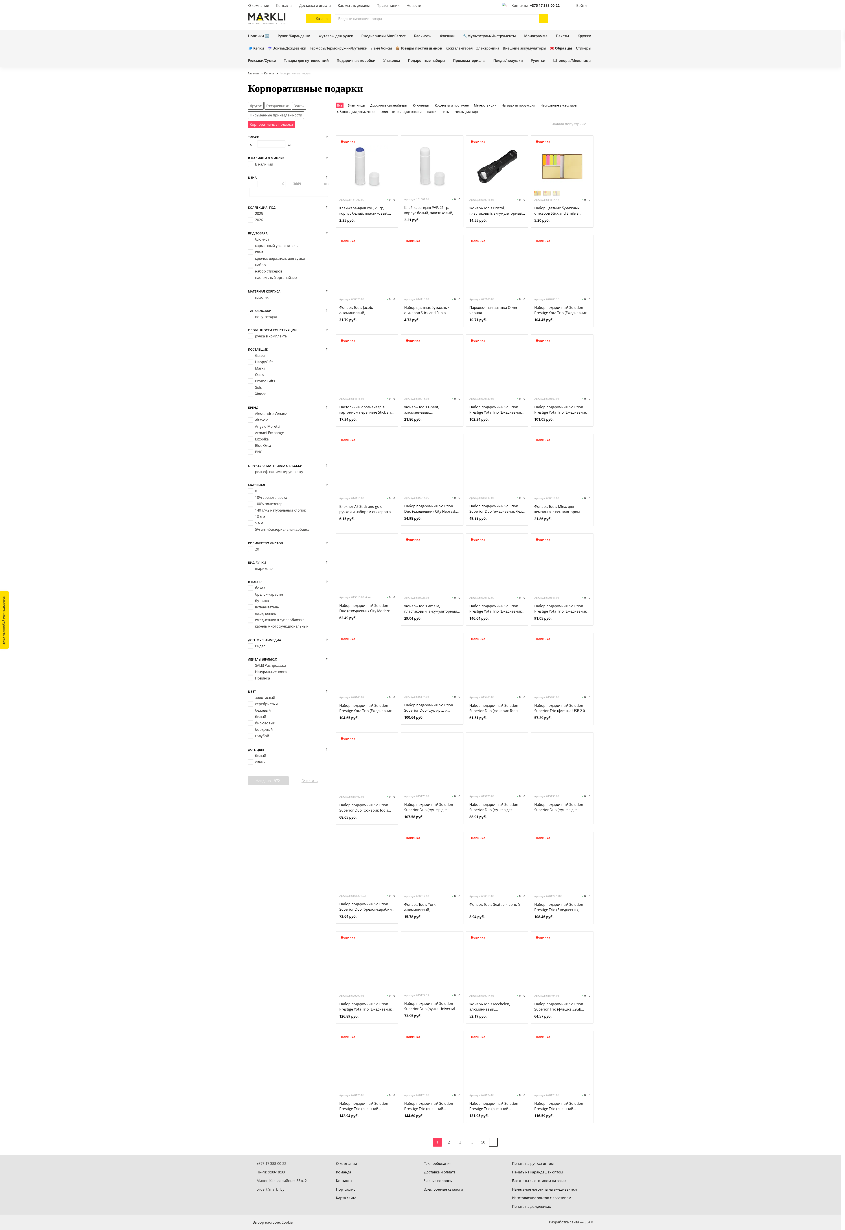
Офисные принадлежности (401, 112)
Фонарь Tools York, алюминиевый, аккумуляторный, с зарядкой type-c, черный (428, 907)
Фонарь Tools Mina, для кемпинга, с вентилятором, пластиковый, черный (557, 509)
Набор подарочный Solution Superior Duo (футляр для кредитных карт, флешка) (493, 807)
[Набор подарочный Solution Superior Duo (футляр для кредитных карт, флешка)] (497, 763)
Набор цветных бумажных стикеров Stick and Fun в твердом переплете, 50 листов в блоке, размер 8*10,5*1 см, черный (431, 310)
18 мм (260, 516)
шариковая (264, 568)
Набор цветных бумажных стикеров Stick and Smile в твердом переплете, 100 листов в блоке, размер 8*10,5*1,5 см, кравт (561, 211)
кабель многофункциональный (282, 626)
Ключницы (421, 105)
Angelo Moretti (267, 426)
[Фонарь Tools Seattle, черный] (497, 863)
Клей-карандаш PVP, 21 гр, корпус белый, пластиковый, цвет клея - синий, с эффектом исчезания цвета (364, 211)
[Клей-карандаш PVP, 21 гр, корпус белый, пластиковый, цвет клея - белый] (432, 166)
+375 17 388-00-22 (545, 5)
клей (259, 252)
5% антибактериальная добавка (282, 529)
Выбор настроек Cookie (273, 1222)
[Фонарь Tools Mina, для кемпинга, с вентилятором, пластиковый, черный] (562, 465)
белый (260, 716)
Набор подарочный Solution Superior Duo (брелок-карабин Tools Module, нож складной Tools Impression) (365, 907)
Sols (258, 387)
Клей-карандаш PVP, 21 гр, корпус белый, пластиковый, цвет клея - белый (428, 210)
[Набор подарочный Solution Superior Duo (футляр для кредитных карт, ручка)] (562, 763)
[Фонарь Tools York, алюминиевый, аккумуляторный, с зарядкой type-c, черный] (432, 863)
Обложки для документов (356, 112)
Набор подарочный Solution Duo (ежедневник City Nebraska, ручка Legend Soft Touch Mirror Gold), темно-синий (431, 509)
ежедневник (265, 613)
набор (260, 264)
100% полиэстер (269, 503)
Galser (260, 355)
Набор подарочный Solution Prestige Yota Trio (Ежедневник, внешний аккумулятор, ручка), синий (496, 609)
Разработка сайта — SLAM (571, 1222)
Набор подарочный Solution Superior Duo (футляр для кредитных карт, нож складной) (431, 807)
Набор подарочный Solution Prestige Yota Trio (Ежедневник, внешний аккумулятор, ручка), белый (561, 609)
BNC (258, 451)
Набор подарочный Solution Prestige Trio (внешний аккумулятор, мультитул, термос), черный (363, 1106)
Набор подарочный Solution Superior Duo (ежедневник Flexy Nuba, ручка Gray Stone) (496, 509)
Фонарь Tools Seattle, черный (494, 904)
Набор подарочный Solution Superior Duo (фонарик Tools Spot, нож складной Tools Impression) (363, 808)
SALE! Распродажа (270, 665)
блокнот (262, 239)
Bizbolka (262, 439)
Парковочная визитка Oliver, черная (493, 310)
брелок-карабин (269, 594)
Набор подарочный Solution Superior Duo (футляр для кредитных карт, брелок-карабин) (428, 708)
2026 (259, 219)
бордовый (264, 729)
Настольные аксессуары (558, 105)
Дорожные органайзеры (389, 105)
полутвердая (266, 316)
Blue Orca (263, 445)
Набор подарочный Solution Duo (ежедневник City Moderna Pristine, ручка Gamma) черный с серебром (366, 608)
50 (483, 1142)
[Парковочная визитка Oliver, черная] (497, 266)
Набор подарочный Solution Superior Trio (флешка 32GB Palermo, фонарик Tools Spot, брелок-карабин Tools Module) (560, 1007)
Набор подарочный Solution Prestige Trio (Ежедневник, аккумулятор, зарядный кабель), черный (561, 907)
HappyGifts (264, 361)
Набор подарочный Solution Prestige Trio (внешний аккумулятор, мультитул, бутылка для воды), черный (558, 1106)
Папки (431, 112)
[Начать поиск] (543, 18)
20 (257, 549)
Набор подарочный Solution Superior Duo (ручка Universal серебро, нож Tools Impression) (431, 1006)
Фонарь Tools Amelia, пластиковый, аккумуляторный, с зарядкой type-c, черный (431, 609)
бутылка (262, 600)
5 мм (259, 523)
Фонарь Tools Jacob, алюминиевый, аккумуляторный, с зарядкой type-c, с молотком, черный (363, 310)
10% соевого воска (271, 497)
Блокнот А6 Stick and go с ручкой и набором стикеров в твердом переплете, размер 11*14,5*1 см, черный (365, 509)
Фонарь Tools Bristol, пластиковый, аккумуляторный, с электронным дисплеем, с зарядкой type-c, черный (496, 211)
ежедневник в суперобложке (280, 619)
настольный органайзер (276, 277)
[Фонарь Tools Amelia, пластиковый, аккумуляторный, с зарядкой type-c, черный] (432, 564)
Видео (260, 646)
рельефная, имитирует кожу (279, 471)
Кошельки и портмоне (452, 105)
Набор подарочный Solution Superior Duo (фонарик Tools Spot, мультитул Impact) (493, 708)
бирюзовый (265, 723)
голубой (262, 735)
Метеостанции (485, 105)
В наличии (264, 164)
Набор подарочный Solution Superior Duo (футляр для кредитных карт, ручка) (558, 807)
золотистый (265, 697)
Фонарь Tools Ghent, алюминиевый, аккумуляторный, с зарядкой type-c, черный (428, 410)
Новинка (262, 678)
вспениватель (267, 607)
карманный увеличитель (276, 245)
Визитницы (356, 105)
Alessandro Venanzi (271, 413)
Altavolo (261, 420)
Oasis (259, 374)
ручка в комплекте (271, 336)
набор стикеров (268, 271)
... (471, 1142)
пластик (261, 297)
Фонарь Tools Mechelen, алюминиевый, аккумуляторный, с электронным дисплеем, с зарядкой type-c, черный (491, 1007)
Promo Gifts (265, 381)
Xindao (260, 393)
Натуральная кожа (271, 671)
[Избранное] (575, 18)
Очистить (309, 780)
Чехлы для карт (466, 112)
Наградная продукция (518, 105)
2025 (259, 213)
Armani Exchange (269, 432)
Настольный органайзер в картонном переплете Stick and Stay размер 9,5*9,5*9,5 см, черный (366, 410)
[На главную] (266, 18)
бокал (260, 588)
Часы (446, 112)
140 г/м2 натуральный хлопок (280, 510)
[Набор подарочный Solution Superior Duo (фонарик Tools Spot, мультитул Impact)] (497, 664)
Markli (260, 368)
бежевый (263, 710)
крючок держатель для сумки (280, 258)
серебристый (266, 704)
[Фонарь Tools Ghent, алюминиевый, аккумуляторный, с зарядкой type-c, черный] (432, 365)
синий (260, 762)
